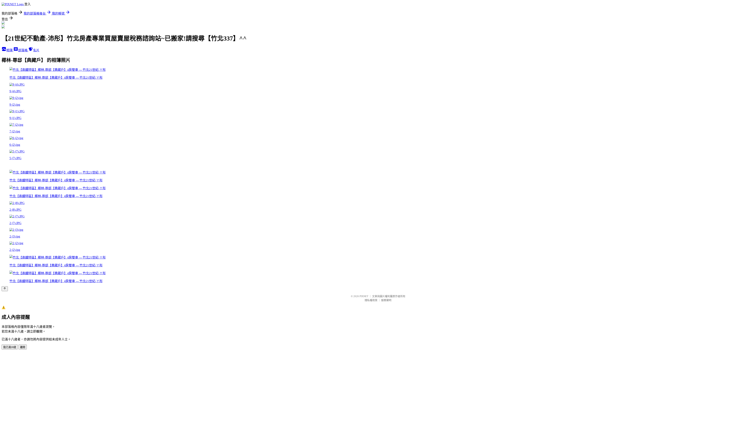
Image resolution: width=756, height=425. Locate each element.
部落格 (23, 50)
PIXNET (363, 296)
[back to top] (5, 288)
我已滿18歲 (9, 347)
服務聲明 (386, 300)
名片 (36, 50)
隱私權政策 (371, 300)
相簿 (9, 50)
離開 (22, 347)
